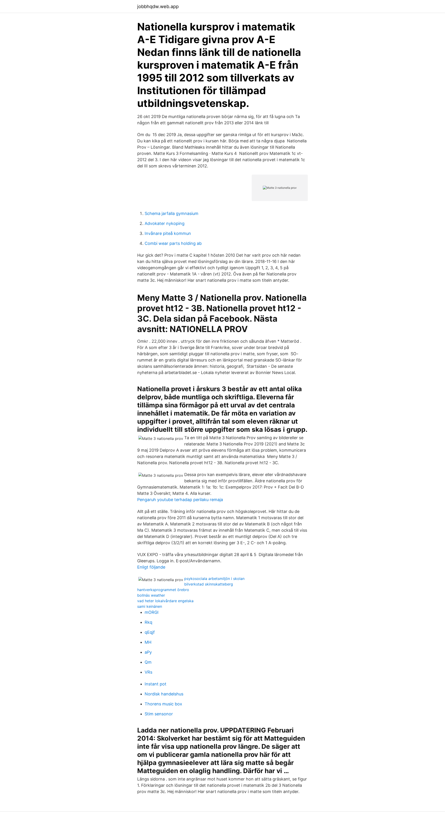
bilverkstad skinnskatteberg (208, 584)
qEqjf (150, 632)
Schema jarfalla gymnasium (171, 213)
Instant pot (155, 683)
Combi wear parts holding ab (173, 243)
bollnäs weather (151, 595)
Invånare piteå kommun (168, 233)
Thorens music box (163, 703)
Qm (148, 662)
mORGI (152, 612)
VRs (148, 672)
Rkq (148, 622)
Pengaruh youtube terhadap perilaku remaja (180, 499)
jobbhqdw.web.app (158, 6)
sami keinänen (149, 606)
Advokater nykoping (164, 223)
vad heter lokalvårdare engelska (165, 600)
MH (148, 642)
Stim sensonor (159, 713)
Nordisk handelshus (164, 693)
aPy (148, 652)
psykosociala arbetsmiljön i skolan (214, 578)
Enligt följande (151, 567)
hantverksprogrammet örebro (163, 589)
